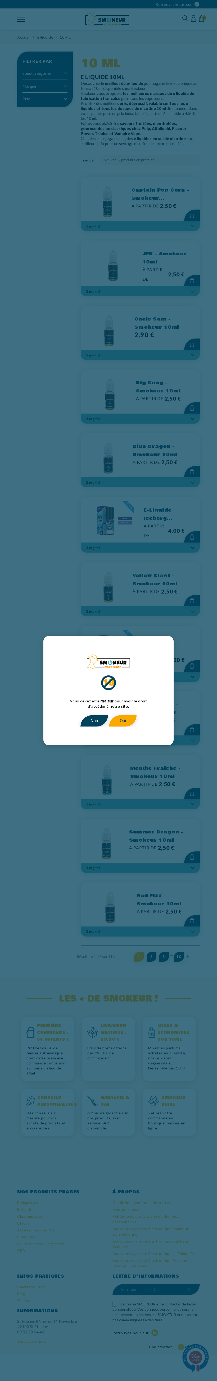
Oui (123, 720)
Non (94, 720)
